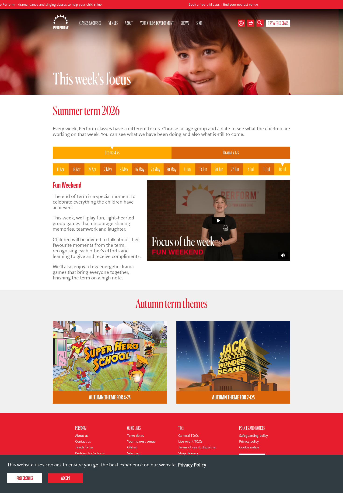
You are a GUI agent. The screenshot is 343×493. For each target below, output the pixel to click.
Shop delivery (188, 453)
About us (81, 436)
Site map (133, 453)
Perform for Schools (90, 453)
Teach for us (84, 447)
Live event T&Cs (190, 442)
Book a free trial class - (187, 5)
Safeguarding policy (253, 436)
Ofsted (132, 447)
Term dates (135, 436)
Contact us (83, 442)
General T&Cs (188, 436)
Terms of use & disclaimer (197, 447)
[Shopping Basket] (250, 23)
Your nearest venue (141, 442)
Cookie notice (249, 447)
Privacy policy (249, 442)
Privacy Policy (192, 465)
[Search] (260, 23)
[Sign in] (242, 23)
